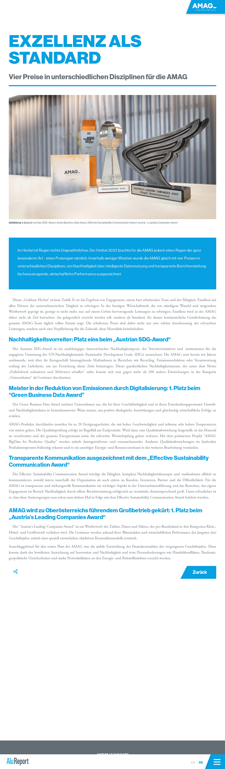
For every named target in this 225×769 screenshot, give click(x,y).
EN (193, 762)
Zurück (200, 572)
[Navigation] (217, 761)
